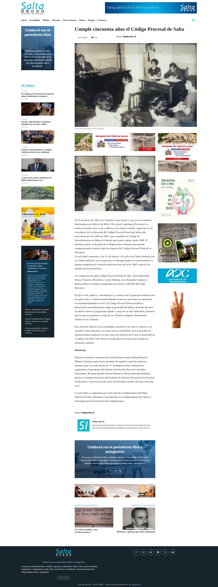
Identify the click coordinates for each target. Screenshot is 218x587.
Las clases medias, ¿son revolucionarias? (86, 530)
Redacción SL (33, 271)
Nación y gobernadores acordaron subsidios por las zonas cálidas (35, 123)
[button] (193, 20)
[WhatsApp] (64, 46)
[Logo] (32, 8)
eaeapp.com (136, 584)
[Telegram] (158, 552)
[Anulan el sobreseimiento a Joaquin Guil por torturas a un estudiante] (37, 165)
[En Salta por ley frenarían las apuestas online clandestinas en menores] (37, 109)
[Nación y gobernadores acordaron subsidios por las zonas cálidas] (37, 137)
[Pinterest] (64, 40)
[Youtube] (173, 552)
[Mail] (151, 552)
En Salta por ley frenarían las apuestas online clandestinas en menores (37, 95)
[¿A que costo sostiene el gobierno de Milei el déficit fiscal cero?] (37, 193)
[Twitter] (64, 34)
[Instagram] (143, 552)
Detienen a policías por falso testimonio (136, 531)
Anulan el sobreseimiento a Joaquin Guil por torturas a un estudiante (36, 151)
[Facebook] (64, 28)
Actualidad (24, 91)
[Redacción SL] (83, 425)
